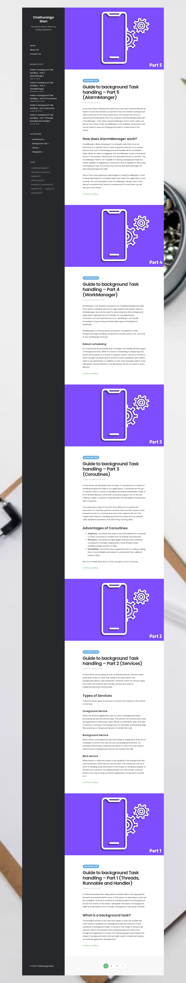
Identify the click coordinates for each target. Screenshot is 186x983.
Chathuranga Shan (43, 19)
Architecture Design (40, 168)
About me (34, 50)
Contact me (35, 54)
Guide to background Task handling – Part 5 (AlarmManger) (41, 72)
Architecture (38, 139)
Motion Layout (37, 180)
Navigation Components (42, 184)
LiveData (35, 176)
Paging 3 (49, 189)
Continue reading (90, 194)
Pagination (36, 189)
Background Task (39, 143)
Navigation (37, 152)
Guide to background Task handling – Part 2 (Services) (112, 661)
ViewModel (36, 193)
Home (32, 45)
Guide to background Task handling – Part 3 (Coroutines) (111, 469)
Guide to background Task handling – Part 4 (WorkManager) (41, 85)
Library (35, 147)
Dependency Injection (40, 172)
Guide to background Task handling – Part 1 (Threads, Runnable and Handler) (41, 118)
